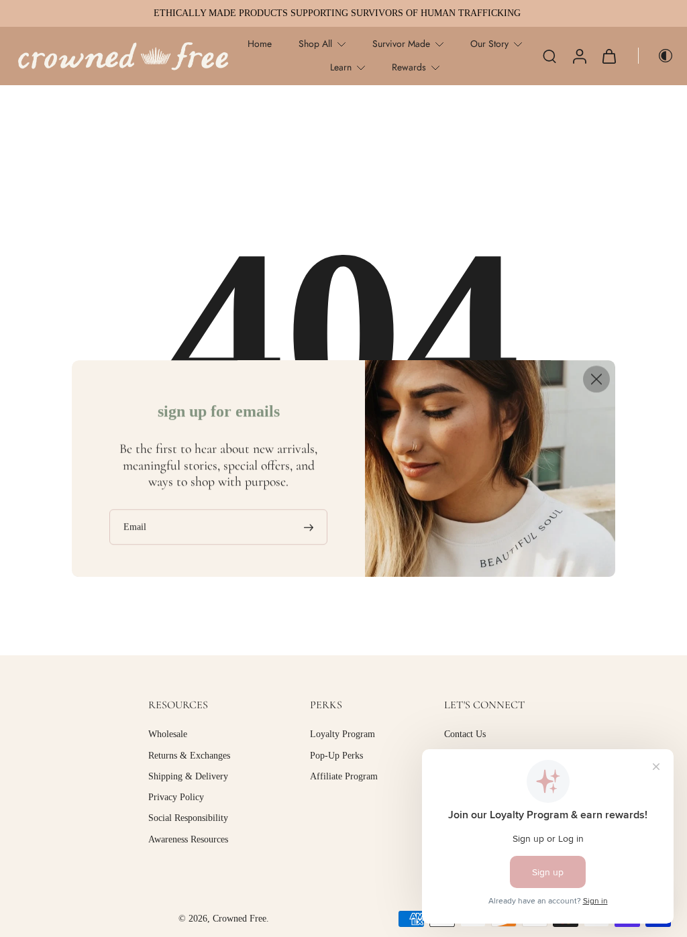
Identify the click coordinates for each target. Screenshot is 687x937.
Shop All (315, 43)
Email (134, 527)
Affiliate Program (344, 776)
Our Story (489, 43)
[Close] (596, 379)
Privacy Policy (176, 797)
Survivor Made (401, 43)
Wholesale (167, 734)
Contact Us (465, 734)
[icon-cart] (608, 56)
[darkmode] (656, 56)
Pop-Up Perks (336, 755)
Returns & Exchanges (189, 755)
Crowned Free (239, 919)
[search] (549, 55)
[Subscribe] (310, 527)
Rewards (409, 67)
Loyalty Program (342, 734)
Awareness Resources (188, 839)
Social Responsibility (188, 818)
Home (260, 43)
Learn (341, 67)
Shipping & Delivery (188, 776)
